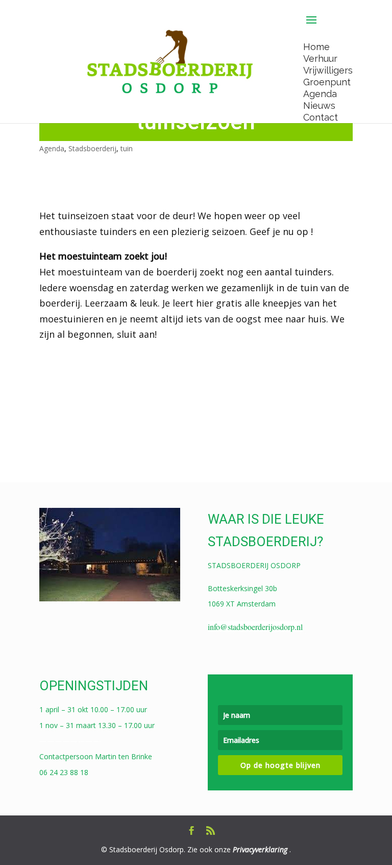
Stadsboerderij (92, 148)
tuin (126, 148)
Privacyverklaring (260, 849)
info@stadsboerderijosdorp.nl (255, 626)
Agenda (51, 148)
